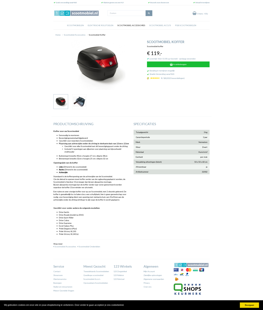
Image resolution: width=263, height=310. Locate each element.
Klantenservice (59, 279)
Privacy (147, 283)
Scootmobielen (75, 25)
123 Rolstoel (119, 279)
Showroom (58, 275)
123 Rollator (119, 275)
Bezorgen (57, 283)
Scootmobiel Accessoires (131, 25)
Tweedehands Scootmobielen (96, 271)
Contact (57, 271)
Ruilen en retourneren (62, 287)
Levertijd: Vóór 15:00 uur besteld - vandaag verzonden (172, 58)
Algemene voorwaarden (154, 279)
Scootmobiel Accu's (160, 25)
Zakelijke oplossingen (153, 275)
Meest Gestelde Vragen (63, 290)
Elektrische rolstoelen (100, 25)
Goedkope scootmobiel (93, 275)
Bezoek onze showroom (159, 3)
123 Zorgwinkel (120, 271)
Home (58, 35)
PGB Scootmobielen (185, 25)
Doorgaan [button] (249, 305)
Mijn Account (149, 271)
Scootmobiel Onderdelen (89, 246)
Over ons (147, 287)
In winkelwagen (180, 64)
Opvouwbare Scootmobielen (95, 283)
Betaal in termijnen (202, 3)
